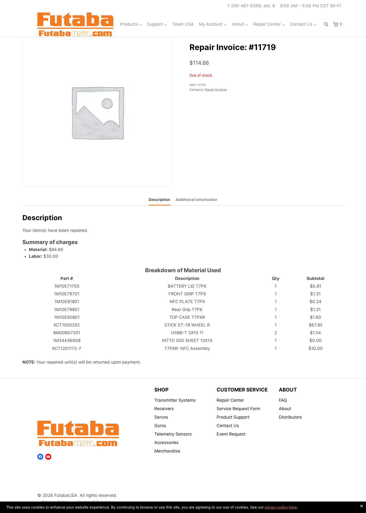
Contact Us (228, 425)
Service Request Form (238, 408)
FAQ (283, 400)
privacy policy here (281, 507)
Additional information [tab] (196, 199)
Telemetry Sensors (173, 434)
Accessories (166, 442)
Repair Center (230, 400)
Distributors (290, 417)
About (285, 408)
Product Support (233, 417)
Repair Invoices (216, 89)
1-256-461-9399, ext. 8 (251, 5)
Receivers (164, 408)
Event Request (231, 434)
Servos (161, 417)
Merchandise (167, 451)
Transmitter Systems (175, 400)
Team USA (183, 24)
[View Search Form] (326, 24)
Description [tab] (159, 199)
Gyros (160, 425)
